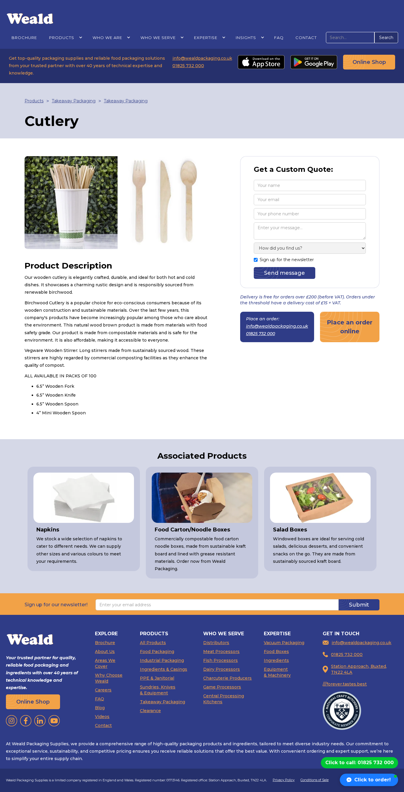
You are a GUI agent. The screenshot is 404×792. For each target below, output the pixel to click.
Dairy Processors (221, 669)
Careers (103, 690)
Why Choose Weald (108, 678)
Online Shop (369, 62)
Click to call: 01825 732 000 (359, 762)
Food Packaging (157, 651)
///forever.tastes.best (345, 684)
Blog (100, 707)
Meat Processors (221, 651)
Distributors (216, 642)
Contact (306, 37)
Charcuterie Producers (227, 678)
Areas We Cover (105, 663)
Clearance (150, 710)
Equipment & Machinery (277, 672)
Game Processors (222, 687)
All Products (153, 642)
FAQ (279, 37)
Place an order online (349, 327)
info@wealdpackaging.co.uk (202, 58)
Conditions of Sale (314, 780)
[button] (64, 37)
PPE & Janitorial (157, 678)
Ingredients (276, 660)
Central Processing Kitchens (223, 698)
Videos (102, 716)
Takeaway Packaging (74, 101)
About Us (105, 651)
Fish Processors (220, 660)
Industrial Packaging (162, 660)
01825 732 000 (188, 65)
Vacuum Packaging (284, 642)
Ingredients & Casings (163, 669)
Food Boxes (276, 651)
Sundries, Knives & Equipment (157, 690)
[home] (30, 18)
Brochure (24, 37)
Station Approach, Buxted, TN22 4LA (359, 669)
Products (34, 101)
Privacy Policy (284, 780)
